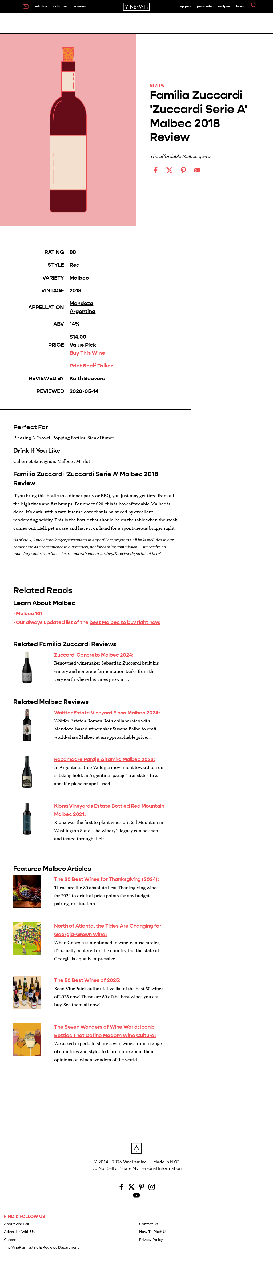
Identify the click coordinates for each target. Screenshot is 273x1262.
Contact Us (148, 1224)
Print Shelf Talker (91, 365)
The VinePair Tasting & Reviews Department (41, 1247)
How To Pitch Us (153, 1232)
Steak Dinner (100, 438)
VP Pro (185, 6)
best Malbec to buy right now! (125, 622)
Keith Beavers (87, 378)
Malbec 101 (29, 613)
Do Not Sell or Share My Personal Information (136, 1168)
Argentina (82, 311)
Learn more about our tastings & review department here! (110, 553)
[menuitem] (26, 6)
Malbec (79, 277)
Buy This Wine (87, 353)
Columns (60, 5)
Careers (10, 1240)
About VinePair (16, 1224)
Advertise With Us (19, 1232)
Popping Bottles (68, 438)
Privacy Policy (151, 1240)
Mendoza (81, 303)
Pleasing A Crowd (31, 438)
